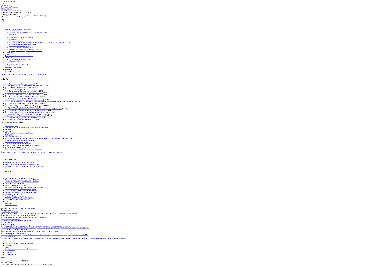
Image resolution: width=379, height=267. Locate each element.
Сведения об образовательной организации (19, 243)
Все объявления (6, 171)
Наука (9, 54)
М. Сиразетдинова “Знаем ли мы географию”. (22, 91)
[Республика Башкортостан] (10, 219)
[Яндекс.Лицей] (6, 222)
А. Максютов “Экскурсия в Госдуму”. (19, 87)
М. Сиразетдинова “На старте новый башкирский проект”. (26, 116)
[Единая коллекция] (8, 236)
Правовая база (9, 69)
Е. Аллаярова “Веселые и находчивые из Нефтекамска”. (25, 114)
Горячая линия (6, 5)
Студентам (8, 252)
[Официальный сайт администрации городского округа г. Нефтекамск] (25, 217)
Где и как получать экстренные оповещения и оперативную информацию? (30, 168)
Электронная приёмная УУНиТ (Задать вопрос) (18, 208)
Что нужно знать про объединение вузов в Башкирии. (25, 100)
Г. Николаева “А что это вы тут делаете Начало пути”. (25, 93)
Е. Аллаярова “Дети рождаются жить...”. (20, 119)
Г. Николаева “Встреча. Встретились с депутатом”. (24, 94)
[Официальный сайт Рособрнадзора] (13, 233)
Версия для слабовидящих (9, 7)
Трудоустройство (10, 254)
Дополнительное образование (14, 67)
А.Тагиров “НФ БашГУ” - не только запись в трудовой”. (26, 85)
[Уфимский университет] (9, 212)
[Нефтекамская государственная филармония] (16, 220)
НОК (2, 3)
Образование (11, 52)
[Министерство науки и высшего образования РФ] (18, 215)
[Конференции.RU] (7, 224)
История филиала (10, 71)
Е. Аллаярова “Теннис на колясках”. (19, 98)
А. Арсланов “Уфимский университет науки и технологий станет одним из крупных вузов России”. (40, 101)
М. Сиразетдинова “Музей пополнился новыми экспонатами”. (28, 112)
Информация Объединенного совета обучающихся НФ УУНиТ (26, 166)
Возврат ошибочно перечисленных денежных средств (23, 164)
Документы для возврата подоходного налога (20, 162)
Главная (3, 74)
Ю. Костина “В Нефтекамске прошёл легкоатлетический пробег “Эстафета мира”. (34, 109)
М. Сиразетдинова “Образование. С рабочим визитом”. (25, 105)
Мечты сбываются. (13, 89)
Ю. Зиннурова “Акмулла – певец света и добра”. (23, 96)
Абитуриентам (10, 250)
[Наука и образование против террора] (14, 229)
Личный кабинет (6, 9)
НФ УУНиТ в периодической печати (30, 74)
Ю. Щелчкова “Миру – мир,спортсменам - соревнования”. (26, 110)
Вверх (3, 257)
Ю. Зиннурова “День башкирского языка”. (21, 84)
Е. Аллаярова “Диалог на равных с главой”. (21, 107)
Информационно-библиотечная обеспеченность (19, 56)
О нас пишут (12, 74)
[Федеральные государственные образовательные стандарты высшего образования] (29, 231)
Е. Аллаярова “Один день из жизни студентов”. (23, 117)
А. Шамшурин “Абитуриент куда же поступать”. (23, 103)
